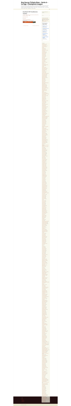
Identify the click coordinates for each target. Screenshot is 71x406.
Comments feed (23, 400)
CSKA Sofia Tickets (43, 130)
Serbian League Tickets (44, 333)
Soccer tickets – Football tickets (25, 15)
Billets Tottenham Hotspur (44, 89)
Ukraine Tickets (43, 385)
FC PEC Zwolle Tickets (44, 176)
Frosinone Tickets (43, 195)
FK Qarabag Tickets (43, 189)
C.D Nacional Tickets (43, 101)
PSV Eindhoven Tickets (25, 25)
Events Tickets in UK (43, 154)
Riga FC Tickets (43, 315)
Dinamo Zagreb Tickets (44, 137)
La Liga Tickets (43, 242)
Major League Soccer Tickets (44, 260)
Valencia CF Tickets (43, 388)
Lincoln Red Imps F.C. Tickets (44, 254)
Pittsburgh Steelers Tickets (44, 292)
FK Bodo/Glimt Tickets (44, 187)
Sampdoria (43, 322)
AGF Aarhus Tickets (43, 55)
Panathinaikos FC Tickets (44, 284)
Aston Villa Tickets (43, 65)
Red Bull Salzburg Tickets (44, 314)
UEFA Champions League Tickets (44, 379)
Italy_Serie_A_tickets (44, 229)
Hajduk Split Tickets (43, 208)
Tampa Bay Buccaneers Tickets (44, 367)
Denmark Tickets (43, 132)
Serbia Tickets (43, 332)
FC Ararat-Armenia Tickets (44, 159)
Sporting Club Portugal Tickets (44, 350)
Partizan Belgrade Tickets (44, 290)
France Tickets (43, 193)
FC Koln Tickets (43, 171)
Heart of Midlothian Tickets (44, 212)
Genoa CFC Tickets (43, 200)
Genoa (42, 199)
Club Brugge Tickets (43, 114)
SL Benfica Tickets (43, 340)
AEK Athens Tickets (43, 53)
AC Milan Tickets (43, 48)
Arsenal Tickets (43, 61)
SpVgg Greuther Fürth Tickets (44, 355)
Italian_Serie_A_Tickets (44, 225)
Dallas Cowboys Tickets (44, 131)
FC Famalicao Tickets (44, 165)
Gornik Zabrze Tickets (44, 207)
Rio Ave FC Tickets (43, 316)
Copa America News (43, 120)
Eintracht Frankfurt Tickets (44, 142)
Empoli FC (43, 144)
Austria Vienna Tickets (44, 71)
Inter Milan (43, 218)
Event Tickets (43, 151)
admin (29, 15)
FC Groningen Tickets (44, 166)
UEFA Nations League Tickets (44, 384)
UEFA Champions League (44, 378)
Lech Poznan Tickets (44, 249)
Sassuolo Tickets (43, 326)
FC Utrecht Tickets (43, 181)
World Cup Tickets (43, 400)
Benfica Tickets (43, 79)
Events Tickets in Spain (44, 153)
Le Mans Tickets (43, 247)
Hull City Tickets (43, 217)
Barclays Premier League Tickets (45, 73)
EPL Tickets (43, 147)
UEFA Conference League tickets (45, 380)
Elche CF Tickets (43, 143)
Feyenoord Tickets (43, 184)
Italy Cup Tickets (43, 226)
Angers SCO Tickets (43, 59)
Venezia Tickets (43, 389)
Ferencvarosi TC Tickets (44, 183)
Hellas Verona (43, 214)
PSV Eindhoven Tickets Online (35, 25)
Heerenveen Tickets (44, 213)
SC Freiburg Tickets (43, 328)
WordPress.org (23, 401)
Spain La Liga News (43, 345)
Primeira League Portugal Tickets (45, 296)
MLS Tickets (43, 267)
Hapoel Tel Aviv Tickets (44, 211)
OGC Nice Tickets (43, 280)
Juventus (43, 232)
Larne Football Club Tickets (44, 243)
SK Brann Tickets (43, 339)
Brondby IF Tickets (43, 97)
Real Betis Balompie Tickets (44, 309)
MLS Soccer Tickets (43, 266)
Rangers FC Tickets (43, 302)
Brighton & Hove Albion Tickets (44, 95)
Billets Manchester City (44, 84)
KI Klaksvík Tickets (43, 235)
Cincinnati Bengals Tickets (44, 113)
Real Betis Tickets (43, 310)
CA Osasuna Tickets (43, 102)
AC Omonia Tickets (43, 49)
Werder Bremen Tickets (44, 397)
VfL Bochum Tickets (43, 391)
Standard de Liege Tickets (44, 362)
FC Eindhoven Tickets (44, 164)
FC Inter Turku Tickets (44, 169)
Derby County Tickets (44, 135)
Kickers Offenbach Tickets (44, 236)
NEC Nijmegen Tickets (44, 272)
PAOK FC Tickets (43, 285)
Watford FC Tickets (43, 396)
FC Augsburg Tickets (44, 160)
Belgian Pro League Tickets (44, 77)
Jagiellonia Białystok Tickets (44, 231)
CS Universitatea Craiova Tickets (45, 129)
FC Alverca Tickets (43, 158)
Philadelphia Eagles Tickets (44, 291)
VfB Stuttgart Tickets (44, 390)
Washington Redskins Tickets (44, 395)
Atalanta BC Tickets (43, 67)
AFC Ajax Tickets (43, 54)
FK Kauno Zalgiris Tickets (44, 188)
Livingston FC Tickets (44, 256)
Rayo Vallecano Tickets (44, 304)
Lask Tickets (43, 244)
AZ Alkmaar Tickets (43, 72)
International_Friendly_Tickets (44, 223)
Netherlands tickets (43, 273)
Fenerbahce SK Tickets (44, 182)
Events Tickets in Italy (44, 152)
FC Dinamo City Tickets (44, 163)
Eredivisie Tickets (43, 148)
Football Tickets (43, 190)
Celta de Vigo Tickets (44, 108)
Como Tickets (43, 115)
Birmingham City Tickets (44, 90)
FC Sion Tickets (43, 178)
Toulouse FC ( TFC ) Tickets (44, 373)
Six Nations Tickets (43, 338)
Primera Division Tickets (44, 298)
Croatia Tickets (43, 125)
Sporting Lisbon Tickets (44, 352)
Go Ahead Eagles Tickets (44, 205)
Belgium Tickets (43, 78)
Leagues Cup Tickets (44, 248)
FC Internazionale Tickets (44, 170)
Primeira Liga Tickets (44, 297)
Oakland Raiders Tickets (44, 278)
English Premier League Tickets (44, 146)
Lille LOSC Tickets (43, 253)
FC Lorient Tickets (43, 172)
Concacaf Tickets (43, 119)
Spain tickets (43, 346)
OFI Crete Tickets (43, 279)
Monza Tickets (43, 268)
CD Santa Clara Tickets (44, 107)
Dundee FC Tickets (43, 138)
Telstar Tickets (43, 368)
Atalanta (43, 66)
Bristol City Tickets (43, 96)
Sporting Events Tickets (44, 351)
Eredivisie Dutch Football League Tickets (26, 19)
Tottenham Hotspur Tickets (44, 372)
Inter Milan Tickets (43, 219)
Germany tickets (43, 202)
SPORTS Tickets (43, 354)
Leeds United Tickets (44, 250)
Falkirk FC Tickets (43, 157)
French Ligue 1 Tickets (44, 194)
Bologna (43, 91)
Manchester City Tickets (44, 262)
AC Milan (43, 47)
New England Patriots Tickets (44, 274)
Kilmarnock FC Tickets (44, 237)
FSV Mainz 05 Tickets (44, 196)
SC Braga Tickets (43, 327)
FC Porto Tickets (43, 177)
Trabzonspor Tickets (44, 374)
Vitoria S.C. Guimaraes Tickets (44, 394)
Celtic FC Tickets (43, 109)
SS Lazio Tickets (43, 356)
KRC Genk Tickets (43, 238)
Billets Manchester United (44, 85)
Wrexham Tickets (43, 401)
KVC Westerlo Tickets (44, 241)
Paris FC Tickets (43, 286)
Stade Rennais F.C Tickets (44, 361)
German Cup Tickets (43, 201)
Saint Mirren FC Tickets (44, 321)
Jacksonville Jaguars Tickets (44, 230)
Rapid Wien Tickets (43, 303)
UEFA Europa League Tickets (44, 383)
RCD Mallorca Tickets (44, 308)
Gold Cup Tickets (43, 206)
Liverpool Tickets (43, 255)
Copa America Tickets (44, 121)
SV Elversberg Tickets (44, 366)
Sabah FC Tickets (43, 320)
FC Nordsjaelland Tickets (44, 175)
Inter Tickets (43, 220)
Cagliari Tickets (43, 103)
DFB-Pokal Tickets (43, 136)
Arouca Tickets (43, 60)
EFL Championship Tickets (44, 141)
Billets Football (43, 83)
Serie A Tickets (43, 334)
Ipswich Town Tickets (44, 224)
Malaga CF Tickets (43, 261)
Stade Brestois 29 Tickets (44, 360)
